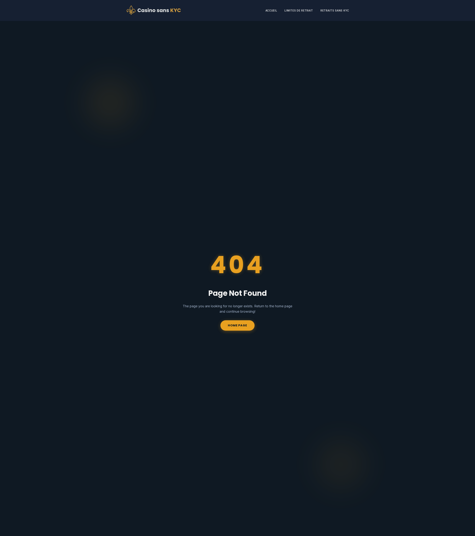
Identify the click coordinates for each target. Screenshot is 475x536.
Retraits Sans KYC (334, 10)
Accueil (271, 10)
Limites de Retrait (298, 10)
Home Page (237, 325)
